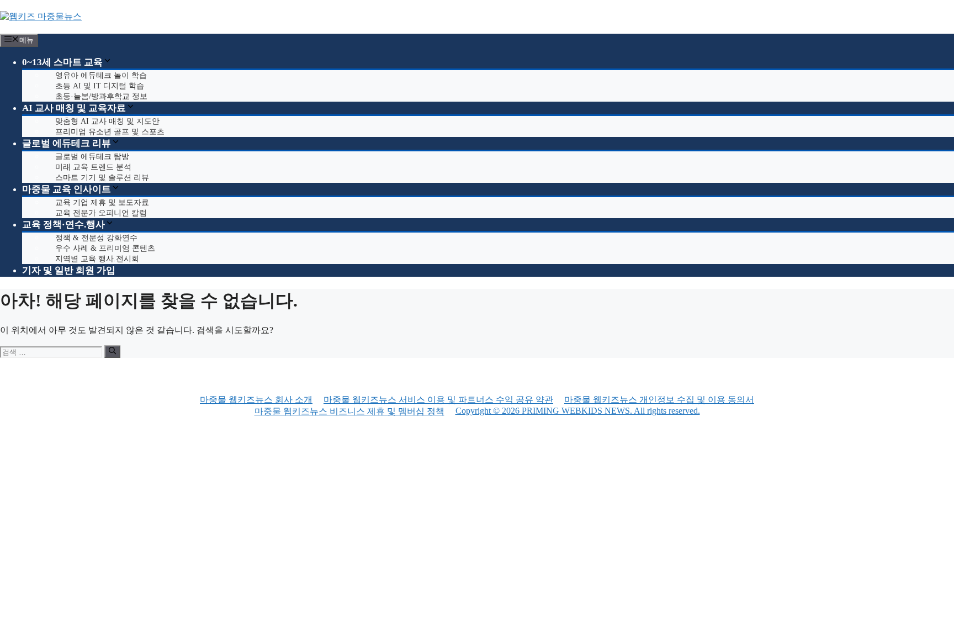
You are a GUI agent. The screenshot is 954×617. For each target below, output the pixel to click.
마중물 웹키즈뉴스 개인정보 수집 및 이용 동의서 (659, 399)
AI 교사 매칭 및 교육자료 (74, 108)
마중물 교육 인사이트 (66, 189)
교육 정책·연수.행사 (63, 224)
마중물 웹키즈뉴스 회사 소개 (256, 399)
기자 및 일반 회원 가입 (68, 270)
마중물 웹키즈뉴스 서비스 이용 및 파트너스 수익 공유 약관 (438, 399)
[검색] (112, 351)
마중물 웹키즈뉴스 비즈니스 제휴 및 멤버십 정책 (349, 411)
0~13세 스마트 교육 (62, 62)
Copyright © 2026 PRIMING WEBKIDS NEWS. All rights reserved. (577, 410)
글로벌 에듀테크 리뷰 (66, 143)
